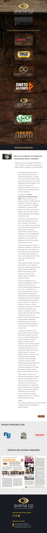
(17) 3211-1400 (18, 524)
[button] (8, 442)
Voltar (41, 416)
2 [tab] (23, 489)
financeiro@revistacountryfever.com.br (23, 525)
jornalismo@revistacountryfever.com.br (23, 527)
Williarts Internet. (21, 530)
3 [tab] (25, 489)
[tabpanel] (23, 468)
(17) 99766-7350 (25, 524)
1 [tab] (21, 489)
